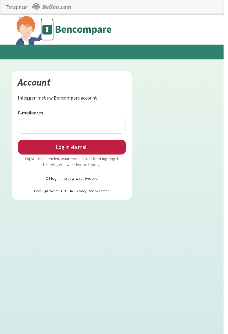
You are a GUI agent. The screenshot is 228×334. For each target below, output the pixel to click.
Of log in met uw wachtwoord (72, 178)
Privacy (81, 191)
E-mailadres (30, 113)
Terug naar (17, 7)
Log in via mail (72, 147)
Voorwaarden (99, 191)
